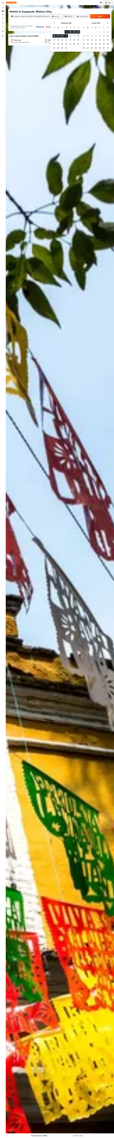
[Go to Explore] (3, 23)
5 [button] (78, 32)
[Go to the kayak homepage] (11, 3)
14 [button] (58, 40)
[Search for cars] (3, 14)
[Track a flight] (3, 26)
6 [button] (54, 36)
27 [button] (54, 48)
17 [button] (70, 40)
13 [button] (54, 40)
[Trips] (3, 31)
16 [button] (66, 40)
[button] (3, 2)
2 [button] (66, 32)
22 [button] (62, 44)
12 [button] (78, 36)
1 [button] (62, 32)
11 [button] (74, 36)
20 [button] (54, 44)
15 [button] (62, 40)
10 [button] (70, 36)
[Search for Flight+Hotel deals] (3, 18)
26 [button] (78, 44)
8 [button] (62, 36)
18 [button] (74, 40)
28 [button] (58, 48)
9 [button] (66, 36)
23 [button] (66, 44)
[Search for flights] (3, 7)
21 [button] (58, 44)
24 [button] (70, 44)
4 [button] (74, 32)
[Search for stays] (3, 11)
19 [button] (78, 40)
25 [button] (74, 44)
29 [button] (62, 48)
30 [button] (66, 48)
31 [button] (107, 48)
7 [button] (58, 36)
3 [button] (70, 32)
